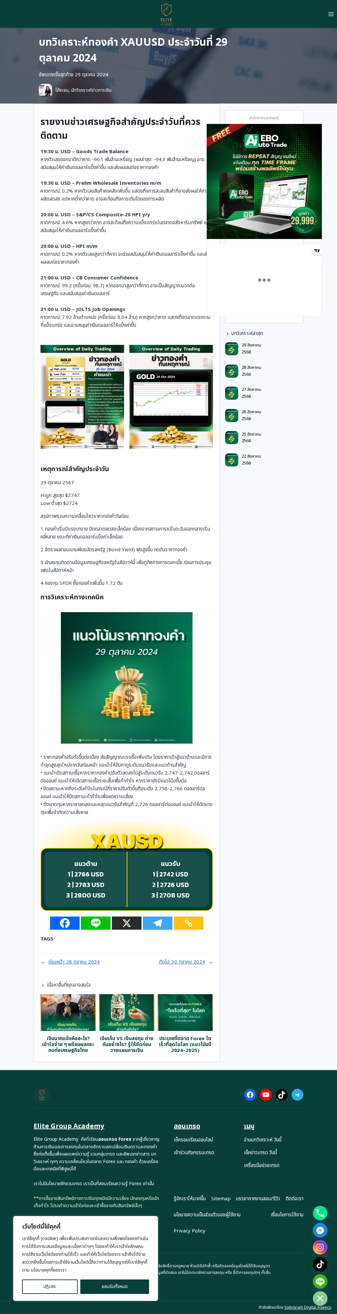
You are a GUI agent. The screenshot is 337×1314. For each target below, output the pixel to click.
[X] (127, 923)
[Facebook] (65, 923)
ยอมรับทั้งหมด (115, 1286)
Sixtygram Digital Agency (307, 1307)
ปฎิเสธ (49, 1286)
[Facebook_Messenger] (320, 1230)
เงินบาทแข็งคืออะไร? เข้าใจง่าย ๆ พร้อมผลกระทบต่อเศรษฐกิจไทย (68, 1045)
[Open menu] (331, 14)
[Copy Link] (188, 923)
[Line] (96, 923)
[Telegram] (157, 923)
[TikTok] (320, 1264)
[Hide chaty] (320, 1298)
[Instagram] (320, 1247)
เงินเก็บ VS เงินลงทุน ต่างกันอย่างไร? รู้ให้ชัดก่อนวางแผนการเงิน (126, 1045)
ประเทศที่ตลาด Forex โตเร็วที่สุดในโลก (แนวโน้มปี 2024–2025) (185, 1045)
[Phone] (320, 1213)
